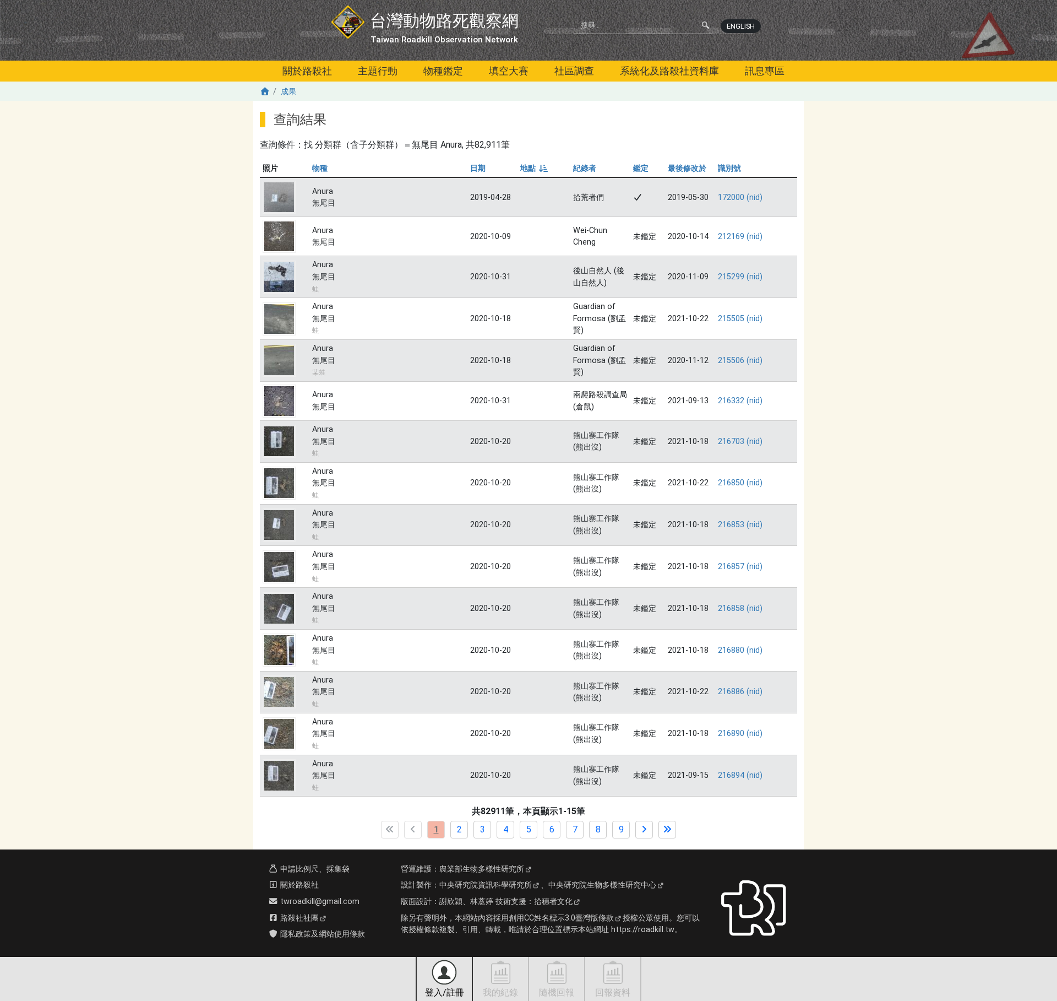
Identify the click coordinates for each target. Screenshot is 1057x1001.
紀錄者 (584, 168)
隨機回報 (556, 992)
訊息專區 (764, 71)
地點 (533, 168)
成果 (288, 91)
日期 (478, 168)
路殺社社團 (298, 918)
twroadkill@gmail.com (318, 901)
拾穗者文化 (553, 901)
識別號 (729, 168)
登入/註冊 (444, 992)
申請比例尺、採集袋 (314, 869)
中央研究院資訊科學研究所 (485, 885)
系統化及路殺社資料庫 (669, 71)
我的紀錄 (500, 992)
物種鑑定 (443, 71)
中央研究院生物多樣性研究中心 (602, 885)
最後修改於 (687, 168)
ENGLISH (741, 26)
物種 (320, 168)
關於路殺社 (307, 71)
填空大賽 (508, 71)
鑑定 (641, 168)
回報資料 (612, 992)
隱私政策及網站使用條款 (321, 934)
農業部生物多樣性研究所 (481, 869)
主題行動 (377, 71)
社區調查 (574, 71)
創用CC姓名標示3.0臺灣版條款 (561, 918)
